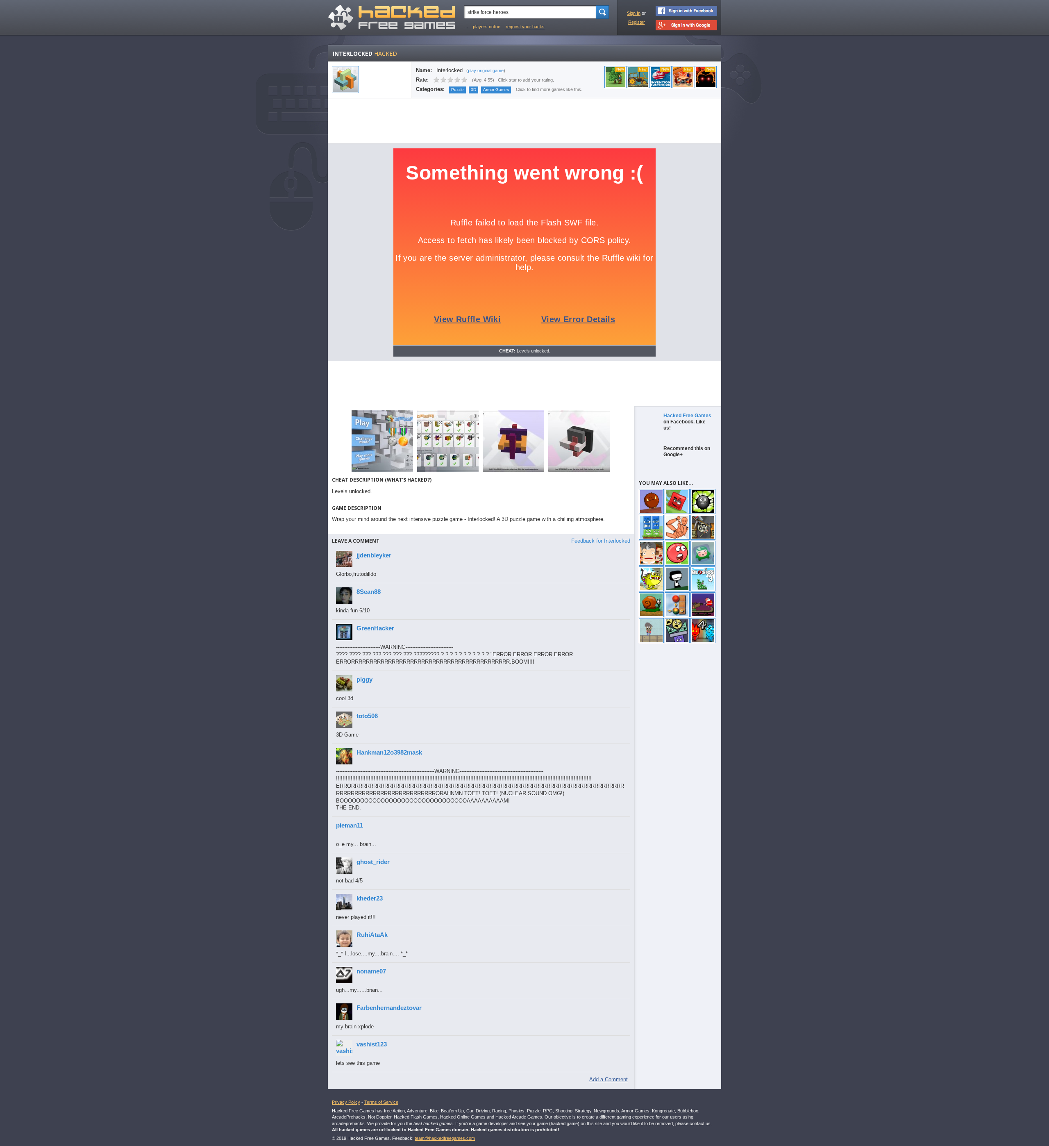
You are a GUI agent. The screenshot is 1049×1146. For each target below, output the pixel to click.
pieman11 (349, 825)
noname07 (371, 971)
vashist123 (371, 1044)
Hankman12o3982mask (389, 752)
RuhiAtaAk (372, 934)
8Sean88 (368, 591)
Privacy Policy (346, 1102)
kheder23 (369, 898)
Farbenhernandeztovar (389, 1007)
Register (636, 22)
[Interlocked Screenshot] (382, 471)
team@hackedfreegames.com (445, 1138)
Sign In (633, 13)
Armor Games (496, 89)
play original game (486, 70)
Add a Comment (608, 1079)
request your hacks (525, 26)
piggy (364, 679)
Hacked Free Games (687, 415)
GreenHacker (375, 628)
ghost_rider (373, 861)
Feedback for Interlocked (600, 541)
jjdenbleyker (373, 555)
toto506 (367, 715)
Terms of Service (381, 1102)
